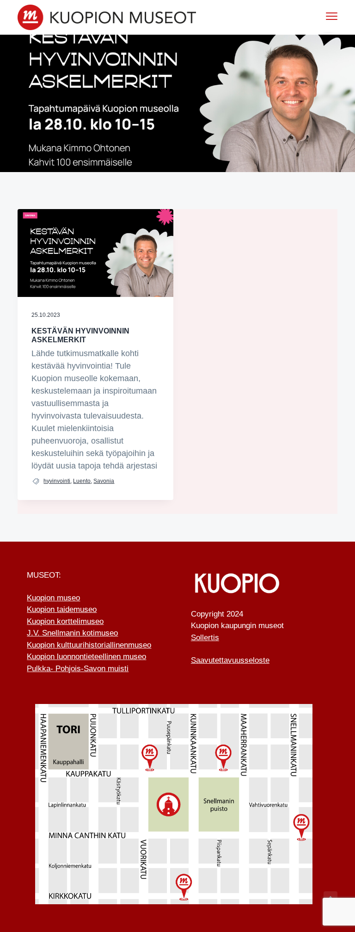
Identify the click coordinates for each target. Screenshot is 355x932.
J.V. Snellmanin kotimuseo (72, 633)
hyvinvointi (56, 481)
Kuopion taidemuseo (62, 609)
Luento (82, 481)
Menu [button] (322, 16)
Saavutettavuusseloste (230, 660)
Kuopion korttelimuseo (65, 621)
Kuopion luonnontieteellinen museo (86, 656)
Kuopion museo (53, 597)
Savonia (103, 481)
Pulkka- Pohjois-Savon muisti (78, 668)
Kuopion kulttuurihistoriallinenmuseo (89, 645)
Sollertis (205, 637)
